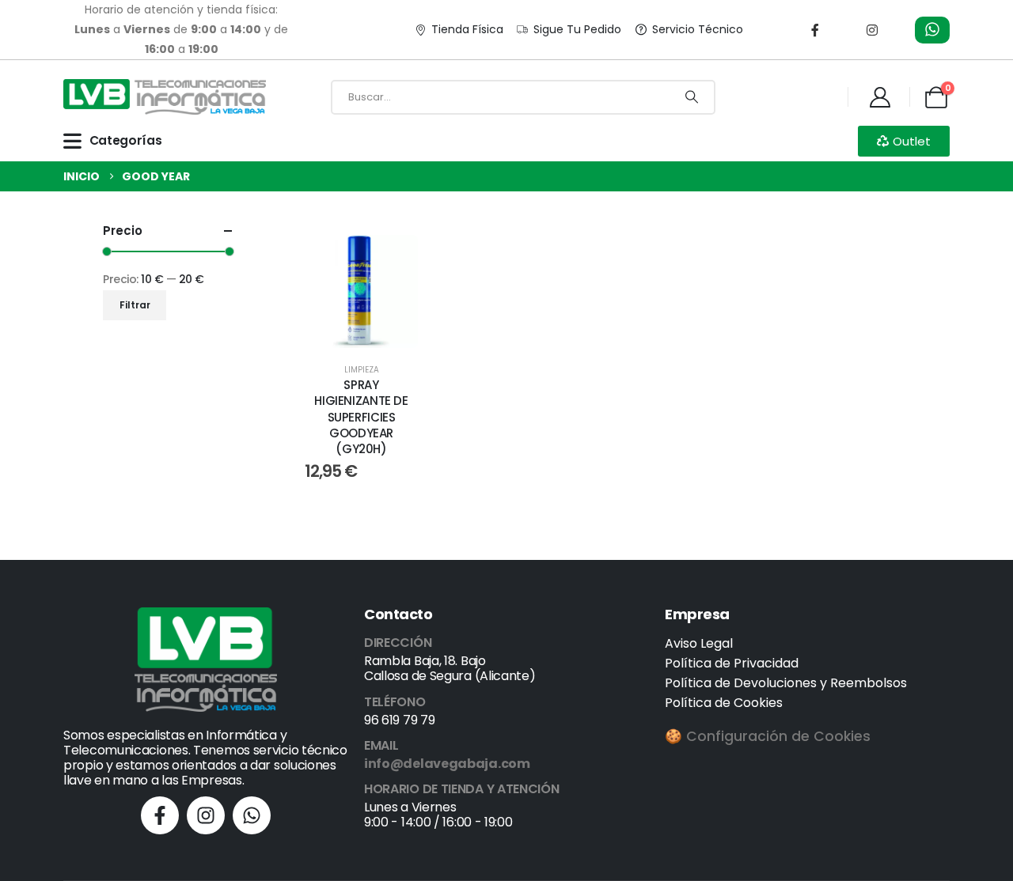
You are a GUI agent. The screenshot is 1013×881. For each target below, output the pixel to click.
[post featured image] (361, 291)
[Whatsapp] (252, 815)
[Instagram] (872, 30)
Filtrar (135, 305)
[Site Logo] (164, 97)
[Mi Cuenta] (879, 97)
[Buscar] (692, 97)
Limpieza (361, 370)
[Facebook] (815, 30)
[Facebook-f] (160, 815)
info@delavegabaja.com (447, 763)
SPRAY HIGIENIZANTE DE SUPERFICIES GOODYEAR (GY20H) (361, 416)
